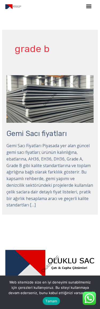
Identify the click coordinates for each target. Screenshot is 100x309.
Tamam (51, 301)
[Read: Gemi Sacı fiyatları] (50, 98)
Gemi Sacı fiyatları (36, 133)
